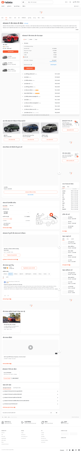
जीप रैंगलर (69, 221)
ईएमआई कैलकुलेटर (53, 64)
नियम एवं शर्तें (3, 412)
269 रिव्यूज (7, 46)
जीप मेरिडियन (25, 162)
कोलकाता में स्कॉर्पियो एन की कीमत (49, 166)
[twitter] (69, 426)
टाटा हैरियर (6, 162)
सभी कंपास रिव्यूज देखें (6, 274)
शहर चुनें (77, 6)
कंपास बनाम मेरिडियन (30, 169)
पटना (63, 201)
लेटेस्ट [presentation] (68, 239)
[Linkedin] (79, 426)
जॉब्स (2, 410)
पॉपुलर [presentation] (68, 186)
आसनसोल (63, 190)
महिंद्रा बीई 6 (70, 255)
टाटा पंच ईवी (70, 281)
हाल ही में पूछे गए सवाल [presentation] (17, 363)
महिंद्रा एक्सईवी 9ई (71, 277)
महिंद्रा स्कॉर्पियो (70, 250)
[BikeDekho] (64, 415)
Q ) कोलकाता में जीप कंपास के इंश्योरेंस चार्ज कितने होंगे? (12, 373)
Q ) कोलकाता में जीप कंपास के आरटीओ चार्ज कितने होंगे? (12, 370)
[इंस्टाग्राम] (76, 426)
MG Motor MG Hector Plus (28, 135)
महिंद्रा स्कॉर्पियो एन (45, 162)
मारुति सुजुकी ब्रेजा (71, 241)
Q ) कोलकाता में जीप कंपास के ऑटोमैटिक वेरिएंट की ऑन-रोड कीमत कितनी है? (16, 376)
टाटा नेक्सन (70, 260)
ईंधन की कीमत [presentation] (5, 180)
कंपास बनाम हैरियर (12, 169)
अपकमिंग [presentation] (72, 239)
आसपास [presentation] (63, 186)
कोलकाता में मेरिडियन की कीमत (30, 166)
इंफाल (63, 205)
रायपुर (63, 207)
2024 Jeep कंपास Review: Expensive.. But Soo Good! (14, 332)
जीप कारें (63, 231)
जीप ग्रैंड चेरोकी (70, 226)
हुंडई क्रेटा (5, 135)
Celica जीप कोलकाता (7, 348)
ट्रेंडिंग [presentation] (63, 239)
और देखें (77, 29)
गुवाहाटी (63, 203)
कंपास (2, 17)
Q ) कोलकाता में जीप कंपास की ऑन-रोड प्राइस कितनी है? (12, 367)
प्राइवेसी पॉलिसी (3, 414)
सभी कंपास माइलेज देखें (6, 202)
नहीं (56, 388)
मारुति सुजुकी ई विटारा (71, 272)
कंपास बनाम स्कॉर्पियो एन (49, 169)
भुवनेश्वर (63, 199)
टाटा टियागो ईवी (70, 286)
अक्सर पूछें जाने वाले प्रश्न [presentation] (7, 363)
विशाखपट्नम (64, 209)
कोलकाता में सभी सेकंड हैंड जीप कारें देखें (10, 234)
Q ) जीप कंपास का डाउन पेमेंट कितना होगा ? (10, 379)
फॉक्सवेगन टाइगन (45, 135)
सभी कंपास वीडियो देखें (6, 339)
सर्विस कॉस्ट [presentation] (11, 180)
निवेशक (2, 418)
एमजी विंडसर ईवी (70, 291)
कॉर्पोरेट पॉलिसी (3, 416)
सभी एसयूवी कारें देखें (65, 264)
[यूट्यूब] (72, 426)
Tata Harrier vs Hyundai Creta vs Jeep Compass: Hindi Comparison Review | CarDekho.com (43, 333)
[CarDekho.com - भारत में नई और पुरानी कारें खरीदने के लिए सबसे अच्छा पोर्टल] (6, 2)
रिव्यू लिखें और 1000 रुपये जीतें (29, 242)
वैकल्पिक (25, 57)
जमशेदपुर (63, 192)
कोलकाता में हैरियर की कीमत (11, 166)
